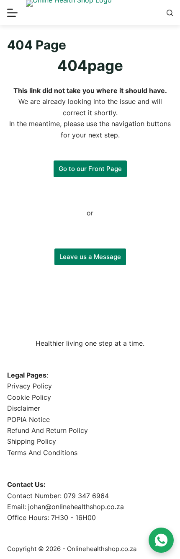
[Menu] (12, 13)
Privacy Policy (29, 386)
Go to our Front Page (90, 169)
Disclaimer (23, 408)
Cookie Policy (29, 397)
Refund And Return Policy (47, 430)
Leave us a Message (90, 257)
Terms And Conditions (42, 452)
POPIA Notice (28, 419)
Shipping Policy (31, 441)
